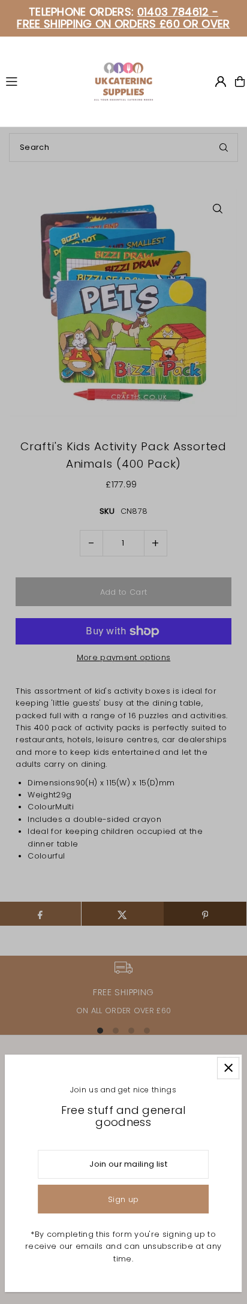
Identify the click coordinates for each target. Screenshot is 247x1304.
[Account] (220, 81)
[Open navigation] (44, 81)
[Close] (228, 1068)
